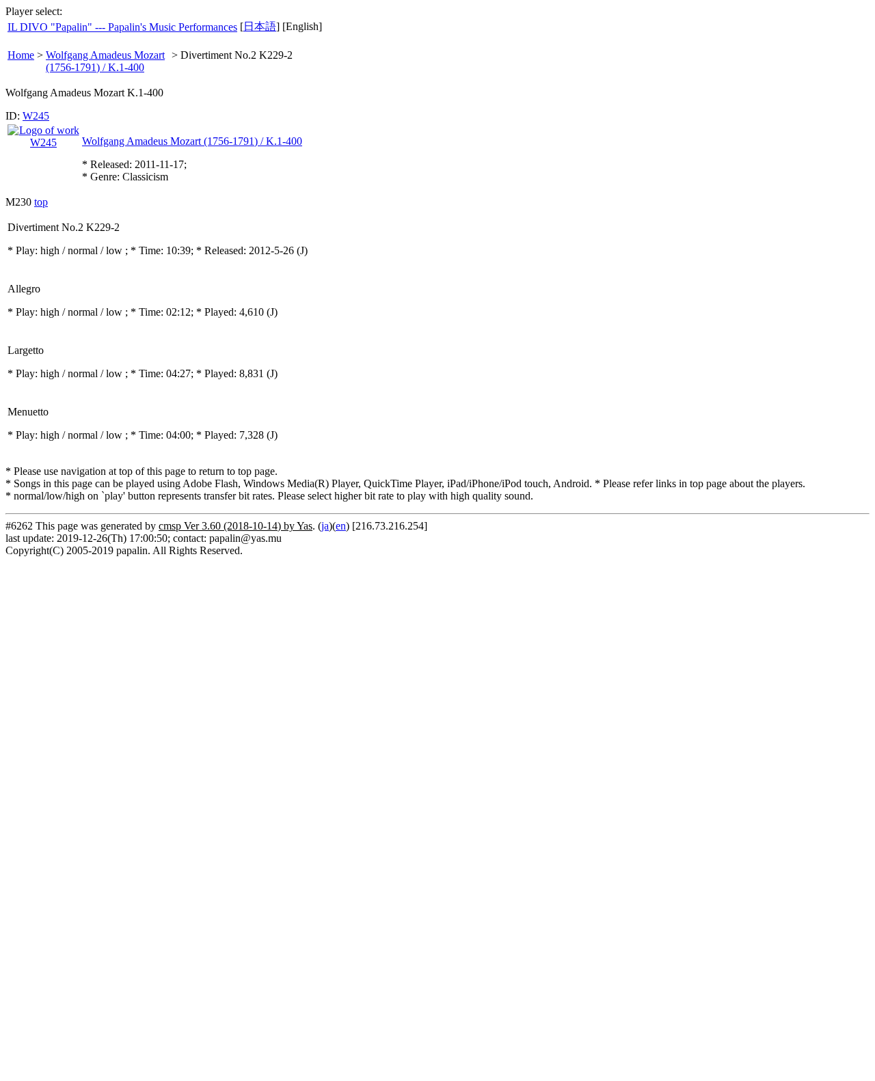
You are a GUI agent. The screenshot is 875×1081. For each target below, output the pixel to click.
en (341, 526)
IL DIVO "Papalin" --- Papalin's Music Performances (122, 27)
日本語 (259, 26)
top (41, 202)
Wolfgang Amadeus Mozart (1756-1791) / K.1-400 (105, 61)
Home (21, 55)
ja (325, 526)
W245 (36, 116)
